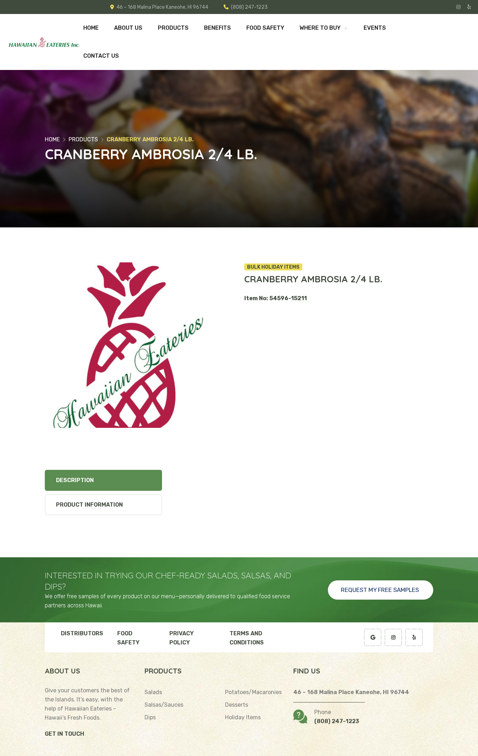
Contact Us (101, 55)
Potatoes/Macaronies (253, 692)
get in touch (64, 733)
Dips (150, 717)
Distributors (82, 633)
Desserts (236, 704)
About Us (128, 27)
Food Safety (265, 27)
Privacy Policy (181, 638)
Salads (153, 692)
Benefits (217, 27)
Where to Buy (321, 27)
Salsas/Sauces (164, 704)
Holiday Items (243, 717)
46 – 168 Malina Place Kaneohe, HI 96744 (162, 7)
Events (375, 27)
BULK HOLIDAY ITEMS (273, 267)
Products (173, 27)
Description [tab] (75, 480)
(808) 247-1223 (249, 7)
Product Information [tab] (89, 504)
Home (91, 27)
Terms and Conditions (247, 638)
